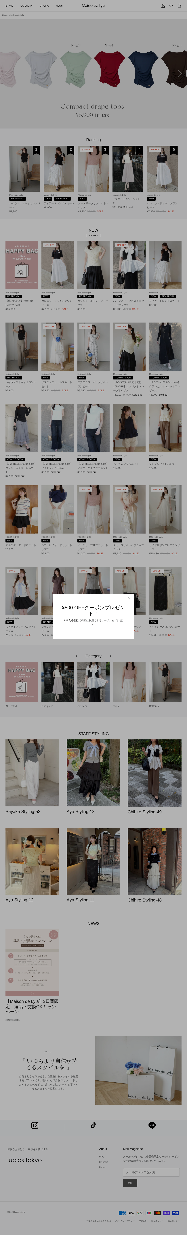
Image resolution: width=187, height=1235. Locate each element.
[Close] (129, 598)
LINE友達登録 (71, 620)
